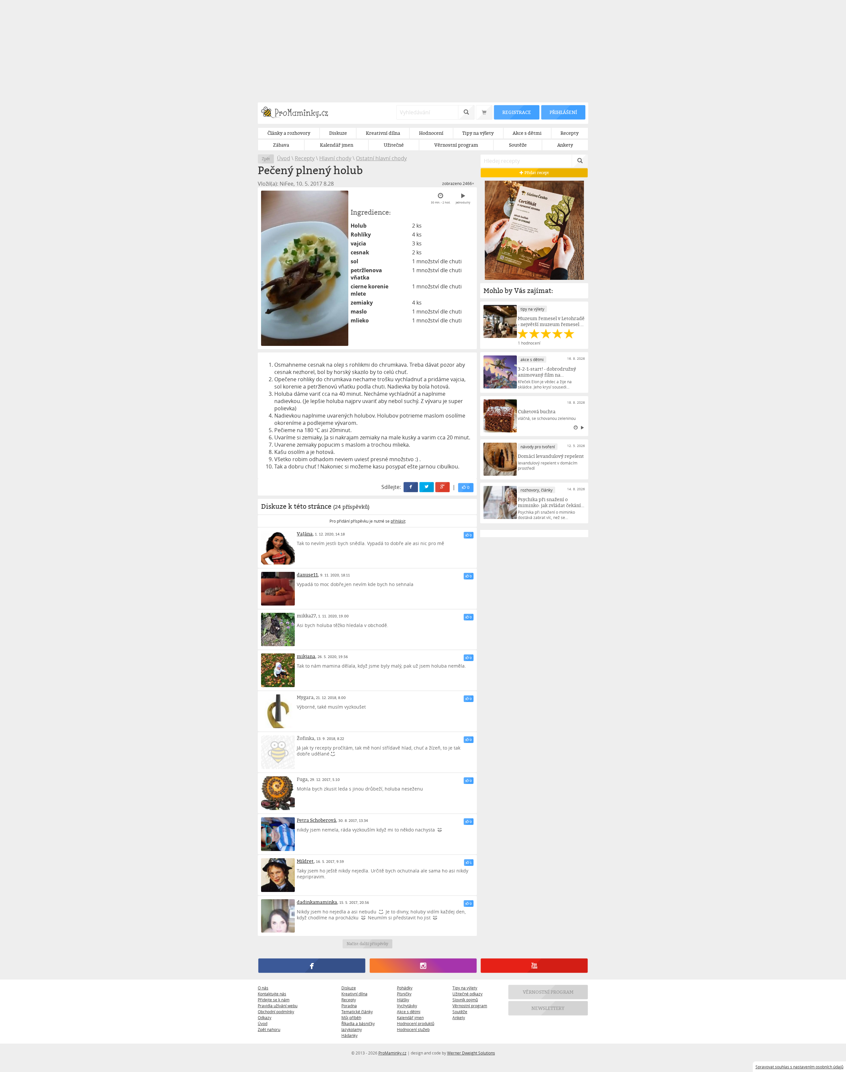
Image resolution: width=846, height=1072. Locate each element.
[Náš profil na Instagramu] (422, 966)
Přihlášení (563, 112)
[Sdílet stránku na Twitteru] (427, 487)
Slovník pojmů (465, 999)
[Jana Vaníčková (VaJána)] (278, 548)
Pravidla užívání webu (277, 1005)
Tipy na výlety (464, 987)
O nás (263, 987)
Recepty (305, 158)
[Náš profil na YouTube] (534, 966)
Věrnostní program (469, 1005)
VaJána (305, 534)
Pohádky (404, 987)
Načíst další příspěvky (367, 944)
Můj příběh (351, 1017)
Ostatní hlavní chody (381, 158)
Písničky (404, 993)
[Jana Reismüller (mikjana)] (278, 670)
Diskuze (348, 987)
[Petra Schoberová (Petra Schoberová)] (278, 834)
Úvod (283, 158)
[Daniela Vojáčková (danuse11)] (278, 589)
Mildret (305, 861)
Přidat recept (536, 172)
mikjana (306, 656)
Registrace (516, 112)
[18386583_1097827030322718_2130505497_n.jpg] (304, 268)
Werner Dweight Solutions (471, 1052)
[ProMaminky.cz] (297, 113)
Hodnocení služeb (413, 1029)
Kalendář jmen (410, 1017)
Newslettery (548, 1008)
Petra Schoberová (316, 820)
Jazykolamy (351, 1029)
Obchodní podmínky (276, 1011)
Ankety (458, 1017)
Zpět (266, 159)
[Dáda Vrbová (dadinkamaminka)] (278, 916)
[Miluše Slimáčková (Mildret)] (278, 875)
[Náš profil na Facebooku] (311, 966)
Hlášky (403, 999)
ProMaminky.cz (392, 1052)
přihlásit (398, 521)
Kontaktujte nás (272, 993)
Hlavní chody (335, 158)
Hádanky (349, 1035)
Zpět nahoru (269, 1029)
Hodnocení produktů (415, 1023)
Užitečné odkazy (467, 993)
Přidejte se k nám (273, 999)
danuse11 (307, 575)
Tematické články (357, 1011)
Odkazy (264, 1017)
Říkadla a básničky (358, 1023)
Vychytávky (407, 1005)
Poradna (349, 1005)
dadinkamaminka (317, 902)
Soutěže (459, 1011)
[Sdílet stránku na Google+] (443, 487)
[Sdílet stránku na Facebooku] (411, 487)
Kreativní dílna (354, 993)
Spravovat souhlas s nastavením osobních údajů (799, 1066)
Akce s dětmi (408, 1011)
